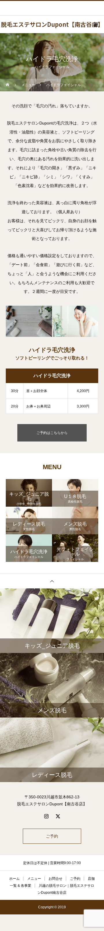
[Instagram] (46, 816)
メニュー (34, 879)
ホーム (14, 879)
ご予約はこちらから (52, 433)
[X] (58, 816)
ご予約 (52, 836)
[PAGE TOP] (52, 581)
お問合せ (55, 879)
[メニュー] (95, 24)
